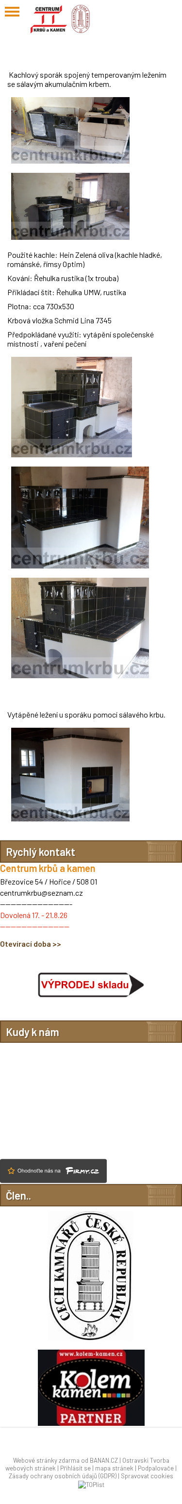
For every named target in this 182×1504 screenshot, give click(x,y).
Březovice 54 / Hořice (35, 881)
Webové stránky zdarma (46, 1460)
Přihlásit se (75, 1468)
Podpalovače (156, 1468)
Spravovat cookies (147, 1476)
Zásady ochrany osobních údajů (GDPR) (62, 1476)
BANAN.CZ (104, 1460)
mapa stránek (114, 1468)
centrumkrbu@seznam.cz (41, 892)
